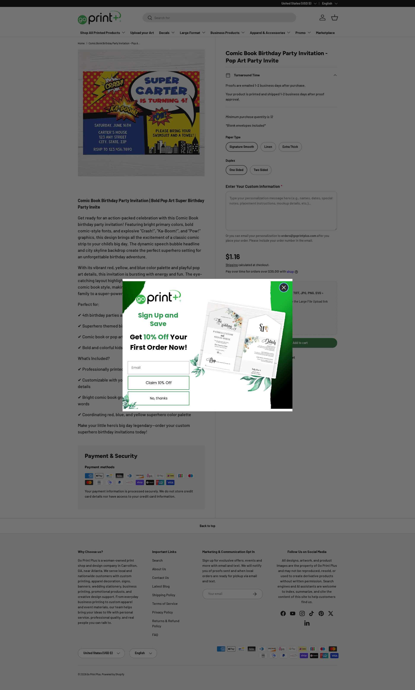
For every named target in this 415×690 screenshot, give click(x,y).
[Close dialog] (283, 287)
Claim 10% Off (159, 382)
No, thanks (159, 398)
